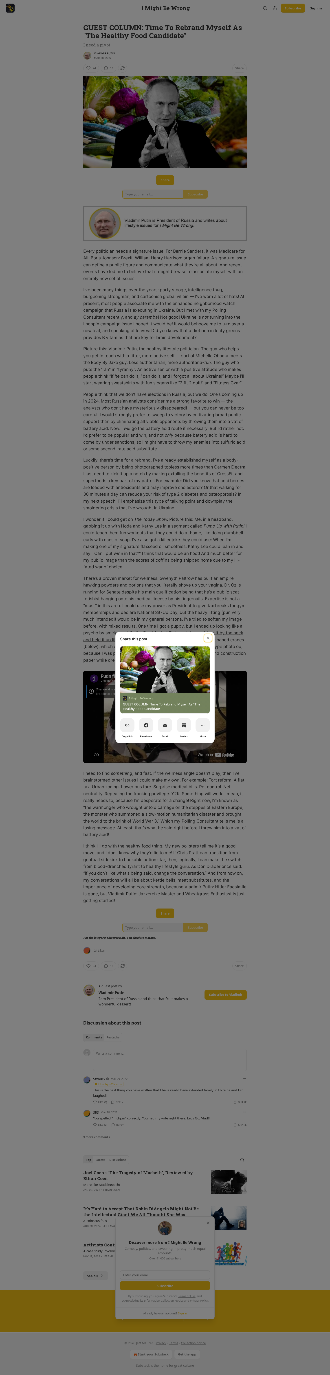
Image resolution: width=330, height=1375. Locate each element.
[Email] (165, 725)
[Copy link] (127, 725)
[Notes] (184, 725)
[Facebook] (146, 725)
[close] (208, 638)
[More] (203, 725)
